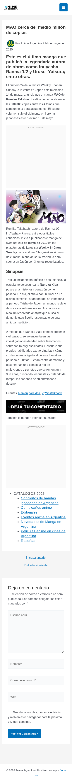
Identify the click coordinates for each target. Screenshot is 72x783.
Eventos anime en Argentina (43, 517)
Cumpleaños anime (36, 507)
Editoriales (29, 512)
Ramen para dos (29, 393)
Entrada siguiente (35, 565)
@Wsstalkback (52, 393)
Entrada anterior (36, 557)
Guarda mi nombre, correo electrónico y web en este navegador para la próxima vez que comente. (35, 717)
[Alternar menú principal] (63, 7)
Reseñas (28, 541)
